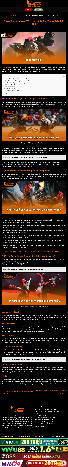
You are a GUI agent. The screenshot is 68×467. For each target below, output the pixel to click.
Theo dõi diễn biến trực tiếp (12, 90)
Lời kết (5, 94)
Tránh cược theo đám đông (12, 92)
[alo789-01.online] (34, 3)
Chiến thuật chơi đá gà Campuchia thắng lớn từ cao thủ (18, 83)
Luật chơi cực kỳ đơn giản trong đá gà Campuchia (16, 81)
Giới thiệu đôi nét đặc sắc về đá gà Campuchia (15, 79)
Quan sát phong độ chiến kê (12, 84)
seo (42, 29)
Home (12, 15)
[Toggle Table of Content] (63, 76)
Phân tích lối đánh (10, 86)
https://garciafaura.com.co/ (49, 407)
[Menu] (3, 4)
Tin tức (17, 15)
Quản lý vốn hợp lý (10, 88)
